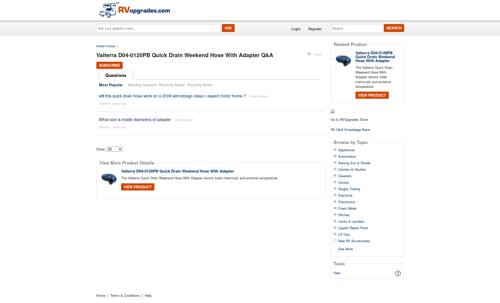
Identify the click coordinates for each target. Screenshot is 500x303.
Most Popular (111, 84)
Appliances (346, 150)
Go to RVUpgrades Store (349, 119)
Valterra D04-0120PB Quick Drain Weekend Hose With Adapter (177, 171)
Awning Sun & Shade (354, 163)
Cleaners (345, 176)
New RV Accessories (354, 241)
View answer (258, 96)
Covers (343, 182)
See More (345, 248)
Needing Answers (142, 84)
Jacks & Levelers (351, 221)
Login (296, 28)
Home (100, 295)
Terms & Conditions (125, 295)
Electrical (345, 195)
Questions (115, 75)
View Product (138, 186)
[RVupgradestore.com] (134, 9)
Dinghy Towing (349, 189)
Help (337, 272)
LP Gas (344, 234)
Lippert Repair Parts (353, 228)
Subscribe (109, 65)
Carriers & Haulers (352, 169)
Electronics (346, 202)
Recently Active (200, 84)
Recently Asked (172, 84)
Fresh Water (347, 208)
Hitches (344, 215)
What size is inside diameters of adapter (135, 119)
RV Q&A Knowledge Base (350, 129)
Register (315, 28)
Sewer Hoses (105, 46)
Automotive (346, 156)
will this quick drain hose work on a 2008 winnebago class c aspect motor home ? (172, 95)
